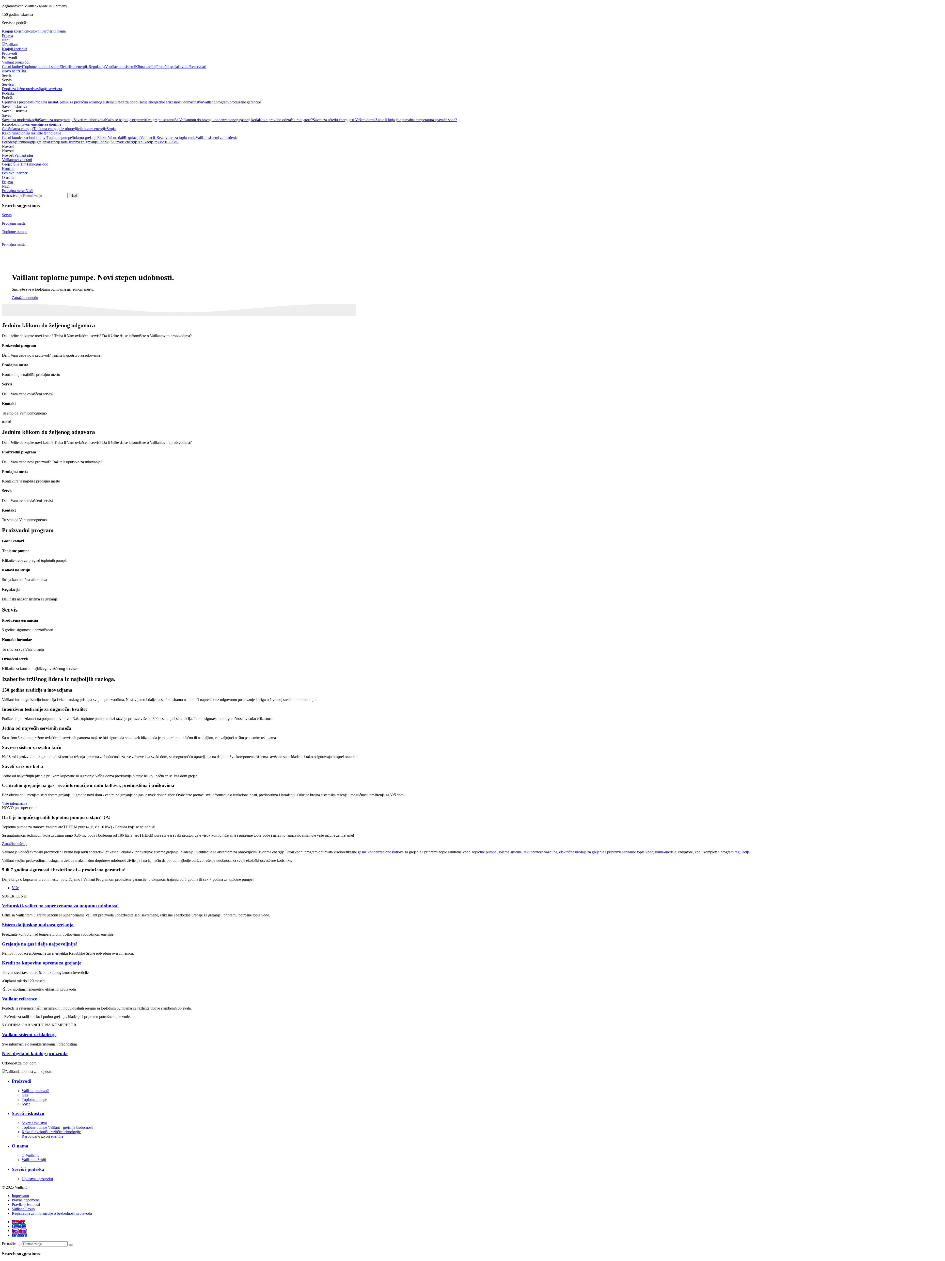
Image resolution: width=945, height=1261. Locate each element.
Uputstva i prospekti (17, 102)
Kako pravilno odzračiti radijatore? (286, 120)
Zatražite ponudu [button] (25, 298)
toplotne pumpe (484, 852)
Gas (5, 129)
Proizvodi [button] (9, 58)
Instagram (19, 1230)
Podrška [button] (8, 98)
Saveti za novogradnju (56, 120)
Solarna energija (20, 129)
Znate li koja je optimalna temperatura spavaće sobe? (416, 120)
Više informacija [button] (14, 803)
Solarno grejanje (84, 137)
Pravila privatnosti (26, 1204)
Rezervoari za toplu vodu (176, 137)
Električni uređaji (110, 137)
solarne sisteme (510, 852)
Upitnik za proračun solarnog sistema (85, 102)
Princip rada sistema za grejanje (73, 142)
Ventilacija (148, 137)
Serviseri (9, 84)
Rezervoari (197, 67)
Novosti (8, 146)
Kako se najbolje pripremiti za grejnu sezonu (139, 120)
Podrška (8, 93)
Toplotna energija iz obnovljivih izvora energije (70, 129)
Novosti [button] (8, 151)
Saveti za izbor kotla (89, 120)
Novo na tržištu (14, 71)
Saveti (7, 115)
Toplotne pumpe (59, 137)
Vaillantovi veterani (17, 160)
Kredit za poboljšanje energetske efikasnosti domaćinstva (158, 102)
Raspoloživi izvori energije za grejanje (31, 124)
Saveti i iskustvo (28, 1113)
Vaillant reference (19, 998)
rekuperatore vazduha (540, 852)
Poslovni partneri (40, 31)
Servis (7, 75)
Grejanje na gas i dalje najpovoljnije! (39, 943)
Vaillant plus (23, 155)
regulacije (742, 852)
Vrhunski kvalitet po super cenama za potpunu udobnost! (60, 905)
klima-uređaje (665, 852)
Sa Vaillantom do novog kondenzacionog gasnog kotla (216, 120)
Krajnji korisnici (14, 31)
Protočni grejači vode (172, 67)
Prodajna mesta (45, 102)
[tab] (4, 241)
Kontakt (8, 168)
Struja (111, 129)
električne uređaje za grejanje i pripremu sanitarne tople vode (606, 852)
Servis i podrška (28, 1169)
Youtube (18, 1222)
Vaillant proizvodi (16, 62)
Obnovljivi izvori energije (118, 142)
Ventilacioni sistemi (120, 67)
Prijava (7, 35)
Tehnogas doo (37, 164)
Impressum (20, 1196)
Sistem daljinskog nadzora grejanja (38, 924)
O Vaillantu (30, 1155)
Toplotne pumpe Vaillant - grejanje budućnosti (57, 1127)
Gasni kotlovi (12, 67)
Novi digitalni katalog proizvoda (35, 1053)
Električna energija (74, 67)
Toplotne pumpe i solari (41, 67)
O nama (59, 31)
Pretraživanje (12, 195)
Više (15, 888)
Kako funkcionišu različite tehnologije (31, 133)
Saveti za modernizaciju (20, 120)
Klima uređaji (145, 67)
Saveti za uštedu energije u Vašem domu (344, 120)
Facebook (19, 1235)
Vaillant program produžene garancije (232, 102)
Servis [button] (7, 80)
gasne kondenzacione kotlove (381, 852)
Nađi (6, 40)
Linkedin (19, 1226)
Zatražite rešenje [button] (14, 844)
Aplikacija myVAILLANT (158, 142)
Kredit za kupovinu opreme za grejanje (41, 962)
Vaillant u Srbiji (34, 1160)
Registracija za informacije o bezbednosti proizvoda (52, 1213)
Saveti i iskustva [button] (14, 111)
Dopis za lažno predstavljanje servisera (32, 89)
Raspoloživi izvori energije (42, 1136)
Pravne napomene (26, 1200)
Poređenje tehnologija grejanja (25, 142)
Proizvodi (9, 53)
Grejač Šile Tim (14, 164)
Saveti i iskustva (14, 106)
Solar (26, 1104)
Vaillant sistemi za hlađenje (216, 137)
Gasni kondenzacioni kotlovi (24, 137)
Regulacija (97, 67)
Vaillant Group (23, 1209)
